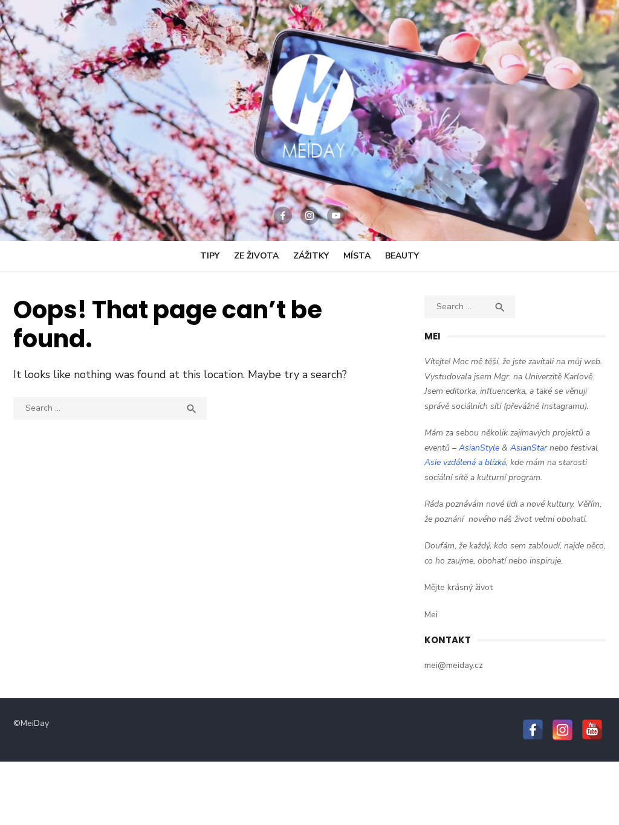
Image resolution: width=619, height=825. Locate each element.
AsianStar (528, 448)
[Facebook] (283, 216)
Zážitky (311, 256)
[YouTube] (592, 729)
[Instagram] (309, 216)
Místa (357, 256)
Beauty (402, 256)
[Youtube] (336, 216)
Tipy (209, 256)
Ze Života (256, 256)
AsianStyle (479, 448)
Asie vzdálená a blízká (465, 462)
